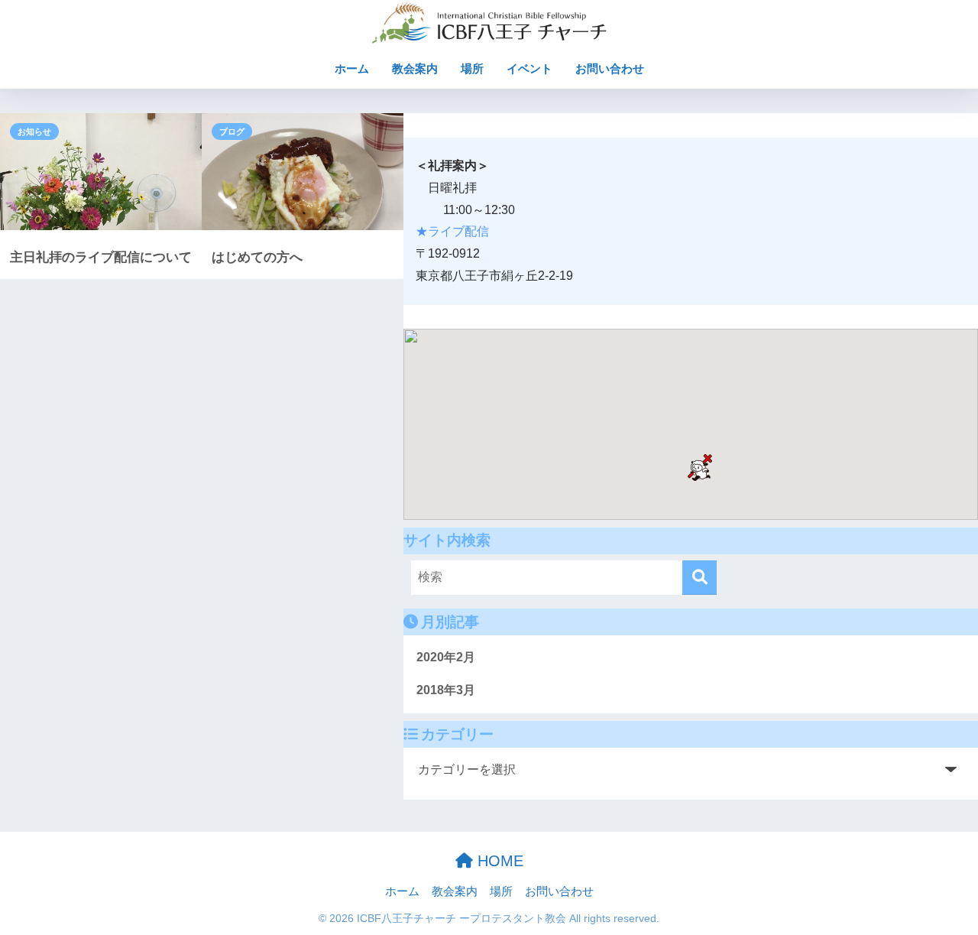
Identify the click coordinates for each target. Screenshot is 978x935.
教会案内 (415, 68)
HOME (498, 860)
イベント (529, 68)
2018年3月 (445, 689)
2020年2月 (445, 657)
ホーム (352, 68)
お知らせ (34, 131)
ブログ (231, 131)
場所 (472, 68)
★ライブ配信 (452, 231)
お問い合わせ (609, 68)
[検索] (699, 577)
